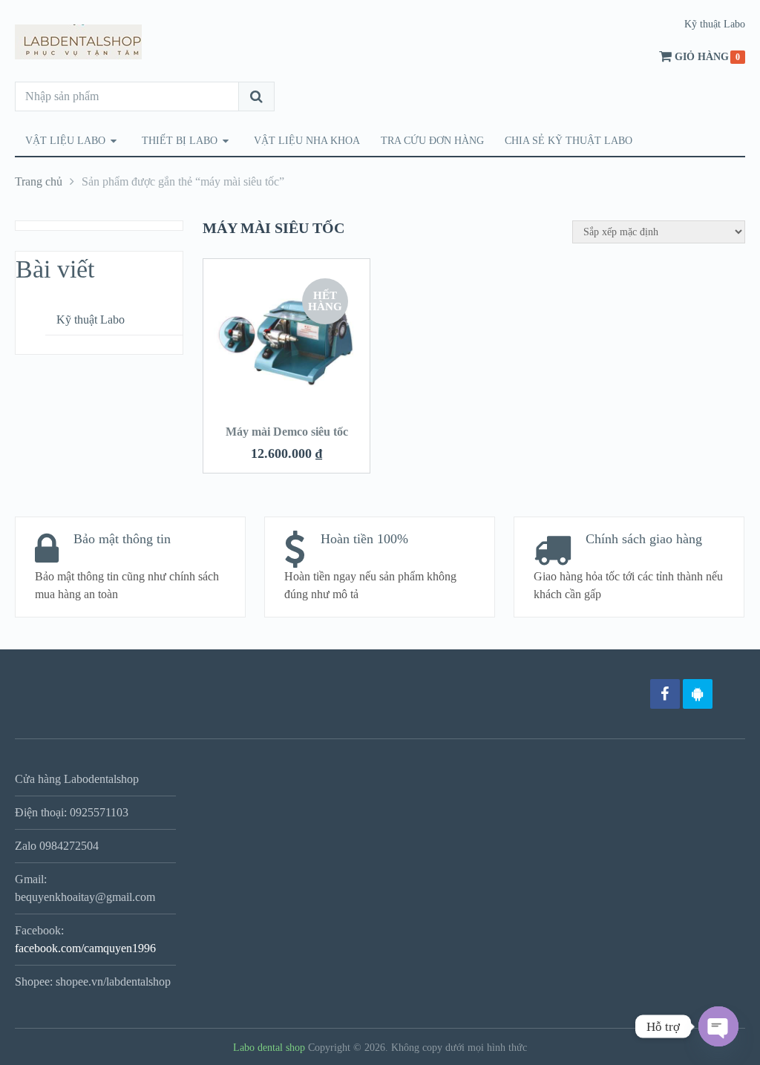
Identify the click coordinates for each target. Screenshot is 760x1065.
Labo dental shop (269, 1047)
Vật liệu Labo (65, 140)
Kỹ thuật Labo (714, 24)
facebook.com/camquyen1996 (85, 948)
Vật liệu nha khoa (307, 140)
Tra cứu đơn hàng (432, 140)
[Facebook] (665, 694)
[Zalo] (697, 694)
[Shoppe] (730, 694)
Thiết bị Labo (179, 140)
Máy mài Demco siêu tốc (287, 431)
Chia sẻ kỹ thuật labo (568, 140)
